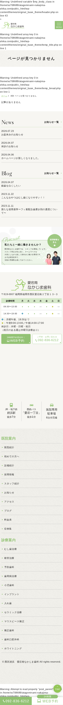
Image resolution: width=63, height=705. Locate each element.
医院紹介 (9, 447)
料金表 (8, 519)
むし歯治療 (10, 549)
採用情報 (9, 474)
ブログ (8, 510)
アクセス (9, 501)
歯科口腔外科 (11, 639)
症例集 (8, 529)
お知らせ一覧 (51, 122)
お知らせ (9, 492)
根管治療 (9, 558)
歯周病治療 (10, 576)
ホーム (4, 96)
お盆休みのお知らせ (12, 134)
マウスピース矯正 (14, 621)
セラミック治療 (13, 612)
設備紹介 (9, 465)
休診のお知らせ (9, 146)
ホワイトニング (13, 648)
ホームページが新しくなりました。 (20, 158)
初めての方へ (11, 456)
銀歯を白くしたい (11, 185)
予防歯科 (9, 567)
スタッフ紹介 (11, 483)
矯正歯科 (9, 630)
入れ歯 (8, 603)
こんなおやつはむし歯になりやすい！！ (23, 197)
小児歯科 (9, 585)
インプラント (11, 594)
